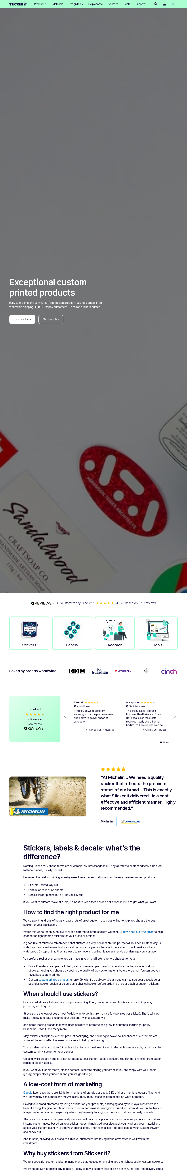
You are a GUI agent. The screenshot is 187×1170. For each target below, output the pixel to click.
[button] (40, 4)
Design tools (76, 3)
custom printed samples (54, 979)
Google (28, 1092)
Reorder (113, 3)
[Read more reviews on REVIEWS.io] (35, 729)
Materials (58, 3)
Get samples (51, 319)
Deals (127, 3)
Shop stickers (22, 319)
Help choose (95, 3)
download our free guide (138, 932)
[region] (120, 716)
